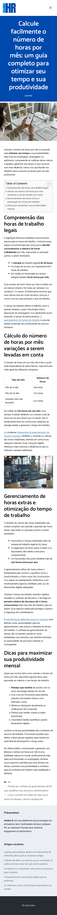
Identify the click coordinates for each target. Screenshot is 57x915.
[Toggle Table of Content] (47, 184)
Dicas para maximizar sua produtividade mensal (26, 207)
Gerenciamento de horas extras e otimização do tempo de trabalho (23, 200)
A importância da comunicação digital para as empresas (25, 879)
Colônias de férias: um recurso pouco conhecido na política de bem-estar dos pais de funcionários (28, 862)
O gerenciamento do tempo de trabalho (23, 318)
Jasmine (28, 96)
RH (9, 782)
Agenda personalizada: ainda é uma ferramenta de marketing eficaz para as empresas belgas (27, 854)
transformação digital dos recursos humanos (27, 620)
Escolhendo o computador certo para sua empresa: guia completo (28, 870)
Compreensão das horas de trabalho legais (28, 188)
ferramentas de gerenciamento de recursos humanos (26, 434)
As (5, 432)
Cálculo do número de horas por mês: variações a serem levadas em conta (25, 193)
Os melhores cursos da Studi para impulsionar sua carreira (27, 887)
